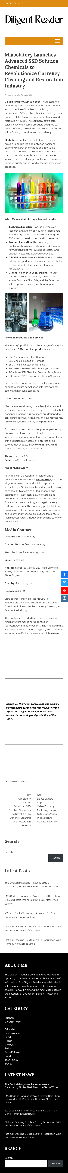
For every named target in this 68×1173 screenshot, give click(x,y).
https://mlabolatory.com (30, 552)
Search (9, 852)
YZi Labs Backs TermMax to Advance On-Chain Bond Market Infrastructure (31, 1112)
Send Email (19, 560)
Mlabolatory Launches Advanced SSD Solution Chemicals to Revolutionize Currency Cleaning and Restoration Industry (33, 606)
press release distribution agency (27, 629)
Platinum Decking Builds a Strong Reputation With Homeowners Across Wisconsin (33, 1124)
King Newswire (39, 598)
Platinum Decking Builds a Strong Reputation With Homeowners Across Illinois (33, 1135)
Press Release (22, 781)
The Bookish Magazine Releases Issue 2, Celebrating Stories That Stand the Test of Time (31, 1086)
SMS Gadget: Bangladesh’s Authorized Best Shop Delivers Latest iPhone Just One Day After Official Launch (32, 900)
